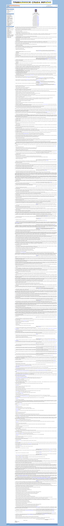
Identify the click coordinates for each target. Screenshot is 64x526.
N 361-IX (54, 224)
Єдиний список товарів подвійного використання (10, 18)
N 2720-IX (38, 22)
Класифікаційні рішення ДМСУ (10, 19)
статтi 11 (20, 403)
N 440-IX (40, 218)
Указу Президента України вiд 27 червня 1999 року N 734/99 (44, 478)
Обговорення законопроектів (10, 34)
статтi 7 (22, 457)
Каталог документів (9, 15)
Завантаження (8, 11)
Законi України (41, 83)
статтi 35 (17, 408)
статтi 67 (22, 433)
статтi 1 (17, 411)
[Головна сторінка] (0, 3)
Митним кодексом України (26, 133)
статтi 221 (17, 391)
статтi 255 (22, 393)
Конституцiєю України (45, 104)
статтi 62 (17, 441)
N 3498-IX (38, 23)
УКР (56, 5)
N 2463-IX (50, 58)
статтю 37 (17, 409)
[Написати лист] (0, 9)
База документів (9, 14)
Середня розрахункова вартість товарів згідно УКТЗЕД (9, 21)
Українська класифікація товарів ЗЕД (10, 17)
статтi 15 (18, 419)
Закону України (17, 222)
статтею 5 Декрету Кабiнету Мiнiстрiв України (23, 475)
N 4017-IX (54, 113)
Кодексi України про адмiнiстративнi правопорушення (22, 377)
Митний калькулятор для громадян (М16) (10, 24)
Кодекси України (9, 32)
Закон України (17, 367)
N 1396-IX (37, 255)
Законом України (28, 76)
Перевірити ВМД (9, 31)
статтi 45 (17, 432)
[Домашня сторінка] (13, 6)
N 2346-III (50, 451)
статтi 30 (17, 421)
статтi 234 (21, 392)
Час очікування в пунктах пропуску (10, 30)
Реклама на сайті (9, 37)
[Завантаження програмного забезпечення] (0, 4)
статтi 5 (17, 398)
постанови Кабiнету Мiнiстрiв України (29, 510)
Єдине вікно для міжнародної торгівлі (10, 29)
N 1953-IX (40, 454)
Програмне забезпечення (10, 10)
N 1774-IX (38, 19)
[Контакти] (0, 7)
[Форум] (0, 6)
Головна (7, 8)
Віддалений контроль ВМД (10, 35)
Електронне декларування (10, 27)
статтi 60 (20, 440)
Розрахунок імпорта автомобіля (9, 25)
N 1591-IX (38, 18)
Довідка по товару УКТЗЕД (10, 22)
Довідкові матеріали (9, 33)
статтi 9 (20, 416)
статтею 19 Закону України (30, 514)
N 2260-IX (38, 21)
